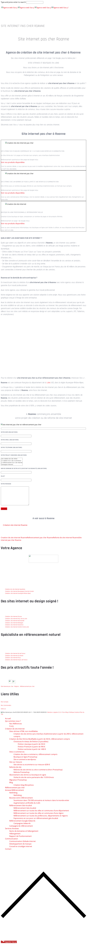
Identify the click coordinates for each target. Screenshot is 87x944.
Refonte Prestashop (21, 772)
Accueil (8, 718)
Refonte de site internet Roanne (66, 537)
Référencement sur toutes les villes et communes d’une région (39, 813)
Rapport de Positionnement (20, 836)
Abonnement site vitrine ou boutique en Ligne (27, 775)
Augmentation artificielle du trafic (27, 803)
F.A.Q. (11, 726)
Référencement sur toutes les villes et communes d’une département (41, 810)
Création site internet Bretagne (14, 623)
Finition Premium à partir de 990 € (31, 746)
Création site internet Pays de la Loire (16, 618)
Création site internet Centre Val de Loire (17, 627)
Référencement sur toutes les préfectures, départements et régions (41, 816)
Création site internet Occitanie (14, 655)
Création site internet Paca (13, 657)
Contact (8, 849)
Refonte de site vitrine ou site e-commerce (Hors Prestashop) (38, 769)
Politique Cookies (74, 712)
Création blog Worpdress (24, 785)
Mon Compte (4, 702)
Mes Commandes (6, 705)
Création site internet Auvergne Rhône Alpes (18, 593)
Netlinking (13, 792)
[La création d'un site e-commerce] (11, 461)
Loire (48, 382)
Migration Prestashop (18, 780)
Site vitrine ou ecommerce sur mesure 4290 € (32, 764)
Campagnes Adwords (22, 823)
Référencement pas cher (27, 686)
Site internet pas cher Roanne (43, 39)
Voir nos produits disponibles (13, 162)
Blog (67, 712)
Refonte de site (15, 767)
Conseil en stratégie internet (20, 846)
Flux (63, 712)
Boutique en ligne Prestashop (25, 757)
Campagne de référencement (21, 826)
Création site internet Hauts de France (16, 660)
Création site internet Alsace (13, 616)
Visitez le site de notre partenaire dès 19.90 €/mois (34, 777)
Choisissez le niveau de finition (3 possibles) (31, 741)
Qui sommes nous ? (13, 721)
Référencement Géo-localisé (25, 808)
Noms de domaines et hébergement (23, 831)
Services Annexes (12, 828)
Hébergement (14, 833)
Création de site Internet (15, 729)
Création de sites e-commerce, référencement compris (35, 754)
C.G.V (59, 712)
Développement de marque (20, 844)
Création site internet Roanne (15, 525)
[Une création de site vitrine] (11, 459)
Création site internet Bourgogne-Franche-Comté (19, 591)
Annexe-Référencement (14, 790)
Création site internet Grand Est (14, 625)
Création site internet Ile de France (15, 653)
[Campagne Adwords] (11, 465)
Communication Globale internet (22, 841)
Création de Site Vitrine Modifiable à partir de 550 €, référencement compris (39, 739)
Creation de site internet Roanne (14, 537)
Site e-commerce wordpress (25, 759)
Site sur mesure (15, 762)
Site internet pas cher (7, 686)
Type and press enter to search (13, 2)
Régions (16, 686)
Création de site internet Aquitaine (15, 589)
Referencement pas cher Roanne (40, 537)
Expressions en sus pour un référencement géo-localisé (36, 818)
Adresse (3, 709)
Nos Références (15, 723)
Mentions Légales (52, 712)
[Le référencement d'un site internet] (11, 463)
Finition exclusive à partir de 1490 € (32, 749)
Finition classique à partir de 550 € (31, 744)
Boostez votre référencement (21, 798)
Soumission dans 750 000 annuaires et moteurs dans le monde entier (41, 800)
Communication (11, 839)
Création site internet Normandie (14, 621)
